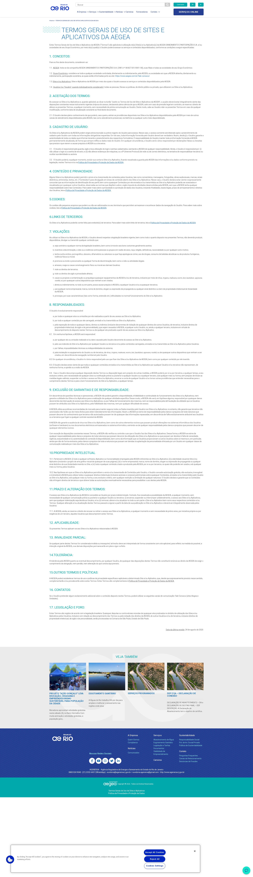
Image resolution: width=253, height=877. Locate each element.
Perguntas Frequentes (188, 756)
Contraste (180, 5)
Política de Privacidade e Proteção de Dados (126, 793)
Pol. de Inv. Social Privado (189, 742)
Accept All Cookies (154, 852)
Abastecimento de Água (164, 740)
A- (200, 5)
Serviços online (188, 12)
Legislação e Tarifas (162, 745)
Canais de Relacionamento (190, 758)
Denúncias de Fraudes (188, 761)
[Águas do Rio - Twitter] (112, 761)
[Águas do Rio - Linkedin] (118, 761)
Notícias (131, 748)
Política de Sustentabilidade (190, 745)
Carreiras (129, 12)
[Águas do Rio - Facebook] (92, 761)
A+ (193, 5)
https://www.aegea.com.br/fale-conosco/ (132, 76)
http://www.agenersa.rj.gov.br (172, 772)
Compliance (133, 742)
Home (51, 21)
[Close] (195, 851)
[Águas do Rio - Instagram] (105, 761)
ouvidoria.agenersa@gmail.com (145, 772)
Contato (182, 751)
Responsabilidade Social (189, 740)
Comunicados (133, 753)
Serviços (158, 735)
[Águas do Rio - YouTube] (99, 761)
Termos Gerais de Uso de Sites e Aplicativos (126, 791)
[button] (10, 859)
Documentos (159, 748)
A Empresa (133, 735)
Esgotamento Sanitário (163, 742)
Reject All (155, 859)
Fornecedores (142, 12)
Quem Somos (133, 740)
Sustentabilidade (187, 735)
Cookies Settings (154, 866)
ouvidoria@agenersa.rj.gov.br (119, 772)
